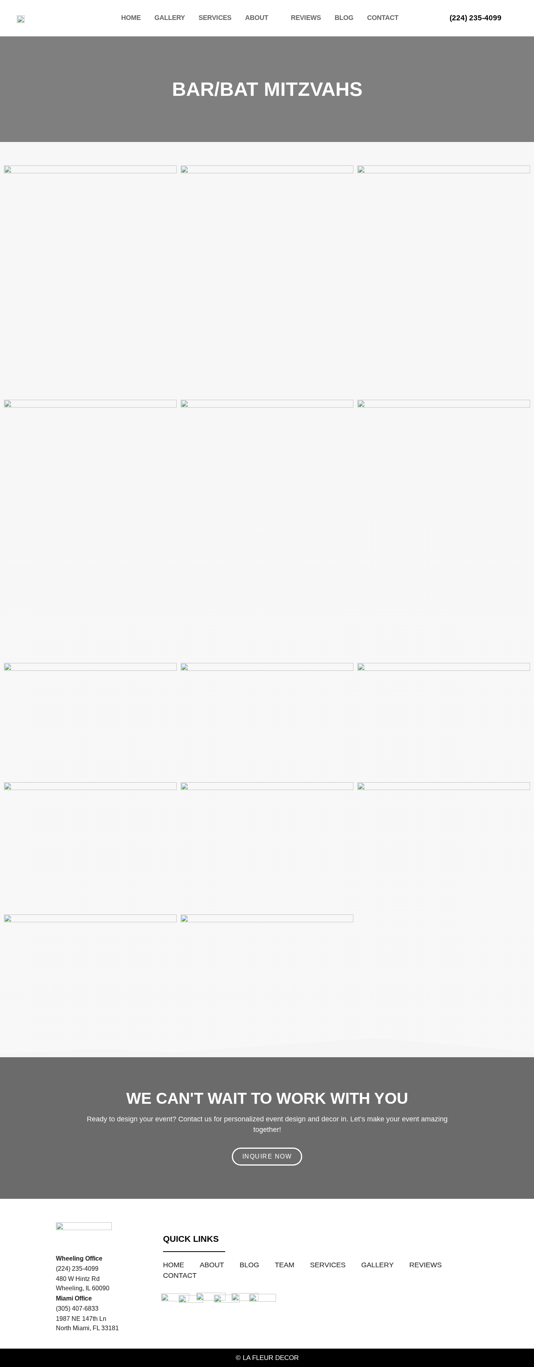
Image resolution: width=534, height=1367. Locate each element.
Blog (344, 18)
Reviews (306, 18)
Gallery (169, 18)
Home (131, 18)
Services (215, 18)
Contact (382, 18)
